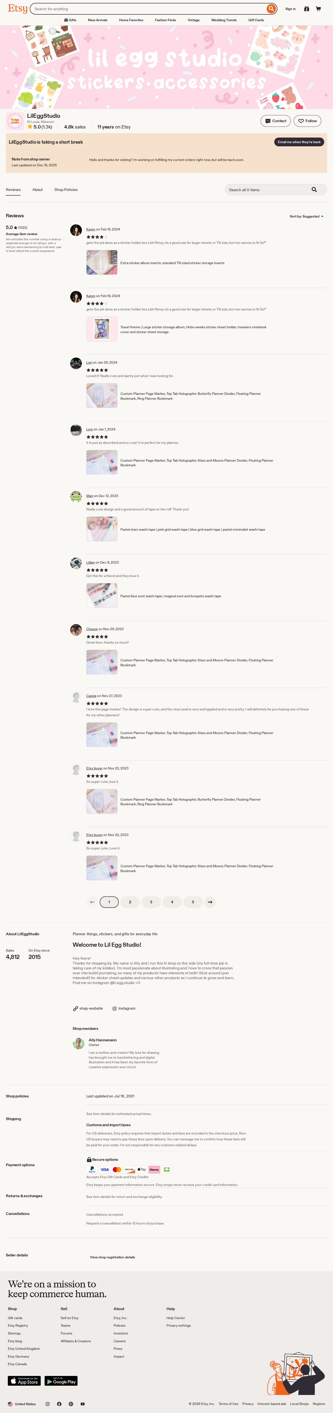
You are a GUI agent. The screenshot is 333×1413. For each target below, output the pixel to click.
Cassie (91, 696)
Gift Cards (256, 20)
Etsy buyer (94, 768)
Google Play (61, 1381)
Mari (89, 496)
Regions (319, 1404)
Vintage (194, 20)
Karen (90, 229)
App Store (24, 1381)
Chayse (92, 629)
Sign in (290, 9)
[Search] (271, 9)
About (37, 189)
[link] (92, 902)
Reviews (13, 189)
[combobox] (147, 9)
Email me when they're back (299, 142)
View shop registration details (112, 1257)
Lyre (89, 429)
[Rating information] (30, 127)
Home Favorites (131, 20)
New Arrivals (98, 20)
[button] (276, 121)
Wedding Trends (224, 20)
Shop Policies (66, 189)
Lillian (90, 562)
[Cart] (318, 9)
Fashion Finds (165, 20)
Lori (89, 362)
